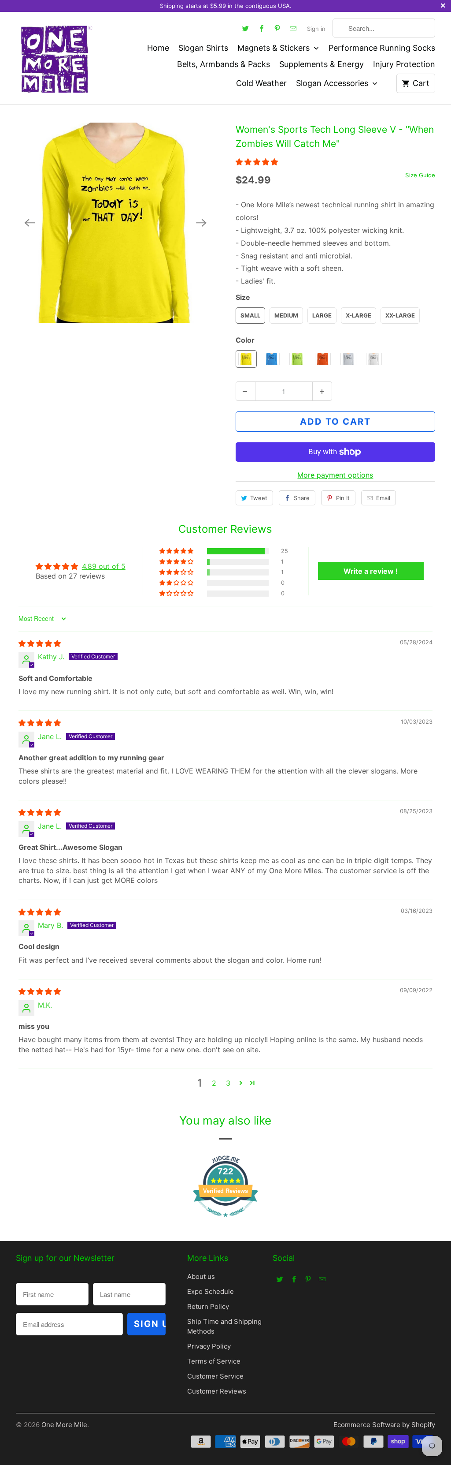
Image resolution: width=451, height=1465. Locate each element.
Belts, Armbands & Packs (223, 64)
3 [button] (228, 1083)
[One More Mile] (55, 58)
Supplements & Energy (321, 64)
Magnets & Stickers (274, 47)
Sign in (316, 28)
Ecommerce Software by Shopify (384, 1424)
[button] (257, 161)
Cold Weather (261, 83)
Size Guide (420, 175)
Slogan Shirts (203, 47)
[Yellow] (116, 223)
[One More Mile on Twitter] (245, 28)
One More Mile (64, 1424)
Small (250, 315)
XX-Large (400, 315)
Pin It (343, 497)
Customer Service (215, 1376)
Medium (286, 315)
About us (201, 1276)
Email (383, 497)
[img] (39, 643)
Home (158, 47)
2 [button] (214, 1083)
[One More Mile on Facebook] (261, 28)
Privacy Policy (209, 1346)
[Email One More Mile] (293, 28)
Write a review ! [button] (371, 571)
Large (322, 315)
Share (302, 497)
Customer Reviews (216, 1391)
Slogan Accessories (333, 83)
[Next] (201, 222)
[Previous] (30, 222)
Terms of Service (213, 1361)
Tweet (258, 497)
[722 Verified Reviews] (225, 1221)
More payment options (335, 475)
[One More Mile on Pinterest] (277, 28)
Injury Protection (404, 64)
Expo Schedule (210, 1291)
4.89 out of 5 (104, 566)
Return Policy (208, 1306)
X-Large (358, 315)
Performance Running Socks (382, 47)
